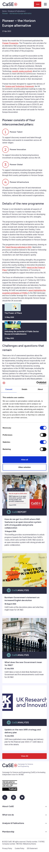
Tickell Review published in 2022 (18, 247)
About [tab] (40, 389)
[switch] (43, 435)
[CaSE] (10, 4)
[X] (4, 797)
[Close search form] (45, 4)
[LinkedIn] (13, 797)
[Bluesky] (22, 797)
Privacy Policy (7, 848)
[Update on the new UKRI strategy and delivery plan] (24, 702)
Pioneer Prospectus (10, 43)
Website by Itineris (29, 844)
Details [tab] (24, 389)
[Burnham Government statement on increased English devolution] (24, 570)
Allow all (24, 460)
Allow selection (24, 467)
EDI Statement (32, 848)
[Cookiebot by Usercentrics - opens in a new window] (36, 382)
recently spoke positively (22, 71)
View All (24, 756)
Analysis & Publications (16, 11)
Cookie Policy (19, 848)
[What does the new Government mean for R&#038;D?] (24, 635)
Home (4, 11)
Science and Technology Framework (19, 86)
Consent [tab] (8, 389)
